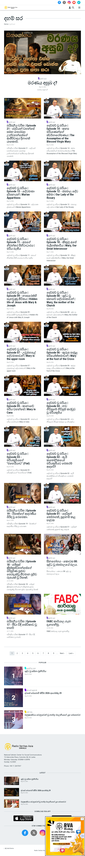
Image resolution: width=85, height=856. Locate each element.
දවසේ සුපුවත (32, 690)
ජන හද (29, 712)
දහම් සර (43, 79)
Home (6, 24)
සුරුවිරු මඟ (31, 668)
